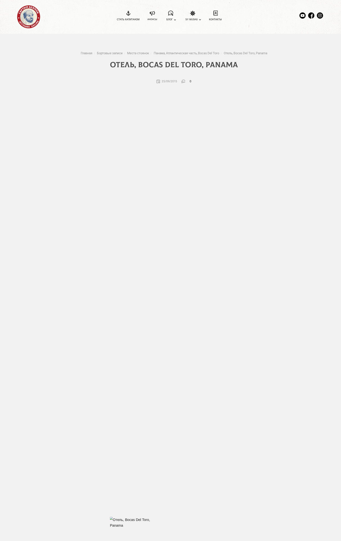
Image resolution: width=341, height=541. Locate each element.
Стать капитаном (128, 19)
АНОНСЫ (152, 19)
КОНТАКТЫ (215, 19)
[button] (170, 17)
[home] (28, 16)
